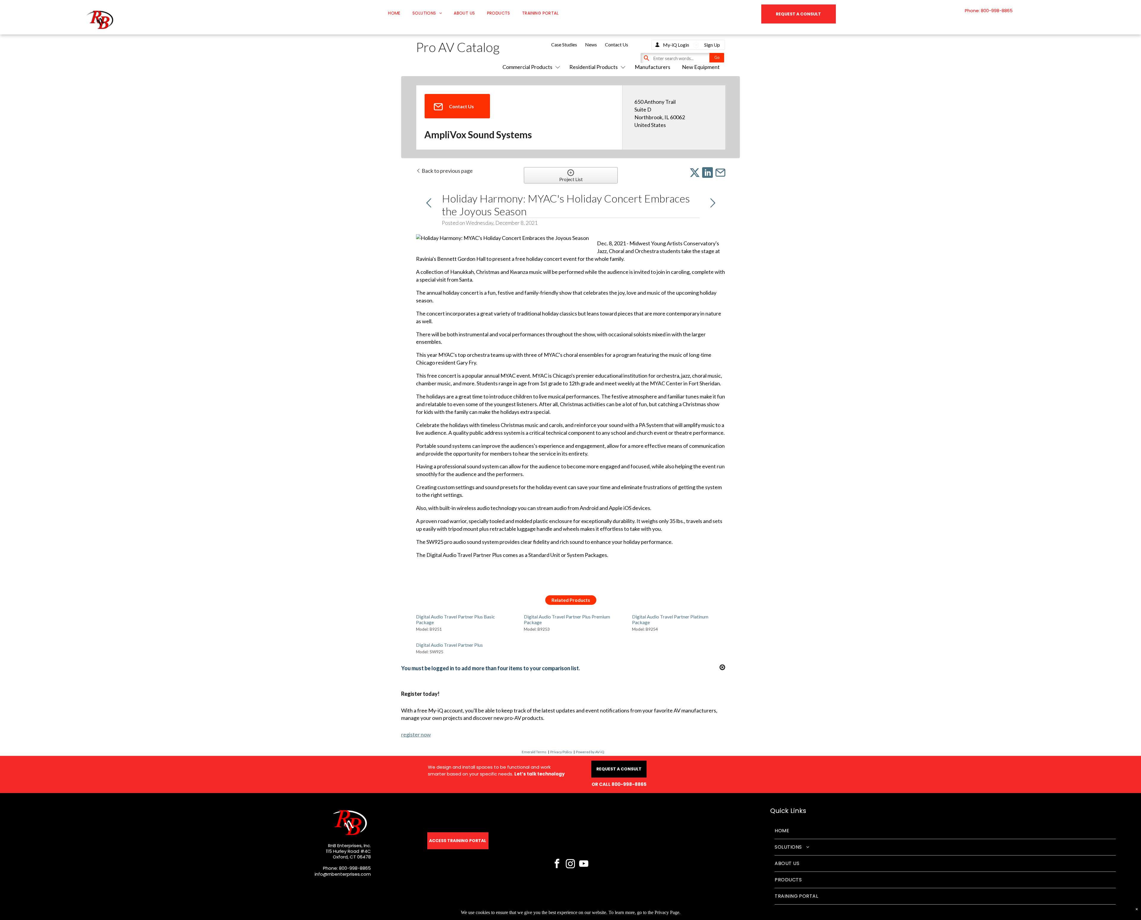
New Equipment (701, 67)
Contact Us (616, 44)
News (591, 44)
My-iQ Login (676, 45)
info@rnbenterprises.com (343, 874)
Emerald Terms (534, 752)
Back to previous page (447, 170)
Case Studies (564, 44)
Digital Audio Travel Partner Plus (449, 645)
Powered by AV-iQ (590, 752)
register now (416, 734)
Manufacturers (652, 67)
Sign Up (712, 45)
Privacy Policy (561, 752)
